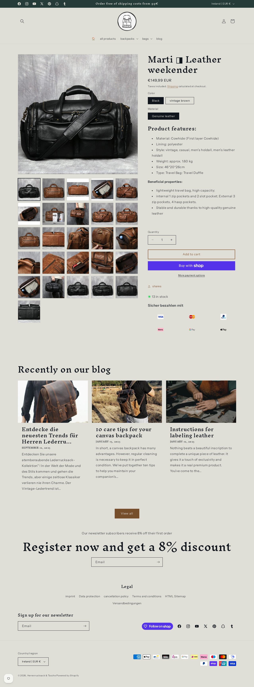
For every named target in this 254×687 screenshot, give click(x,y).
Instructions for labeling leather (192, 432)
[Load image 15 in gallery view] (102, 238)
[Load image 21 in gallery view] (126, 262)
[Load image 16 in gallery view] (126, 238)
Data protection (89, 596)
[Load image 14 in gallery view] (78, 238)
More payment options (191, 275)
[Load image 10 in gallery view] (102, 214)
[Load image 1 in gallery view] (29, 189)
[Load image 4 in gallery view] (78, 189)
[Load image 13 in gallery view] (53, 238)
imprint (70, 596)
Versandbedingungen (127, 603)
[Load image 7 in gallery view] (29, 214)
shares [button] (157, 286)
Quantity (153, 231)
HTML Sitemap (175, 596)
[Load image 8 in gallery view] (53, 214)
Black (156, 100)
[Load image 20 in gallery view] (102, 262)
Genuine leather (163, 116)
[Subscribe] (158, 562)
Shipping (172, 86)
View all (127, 513)
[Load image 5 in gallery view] (102, 189)
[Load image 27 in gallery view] (29, 311)
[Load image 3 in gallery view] (53, 189)
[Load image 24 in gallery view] (78, 287)
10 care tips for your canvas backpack (124, 432)
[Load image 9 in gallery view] (78, 214)
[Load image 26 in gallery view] (126, 287)
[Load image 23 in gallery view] (53, 287)
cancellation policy (116, 596)
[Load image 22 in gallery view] (29, 287)
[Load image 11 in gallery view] (126, 214)
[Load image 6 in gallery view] (126, 189)
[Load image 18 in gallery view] (53, 262)
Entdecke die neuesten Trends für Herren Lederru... (50, 435)
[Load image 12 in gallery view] (29, 238)
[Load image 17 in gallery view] (29, 262)
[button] (22, 21)
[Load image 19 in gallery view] (78, 262)
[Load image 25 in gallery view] (102, 287)
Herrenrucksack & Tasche (41, 675)
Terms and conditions (146, 596)
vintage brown (180, 100)
